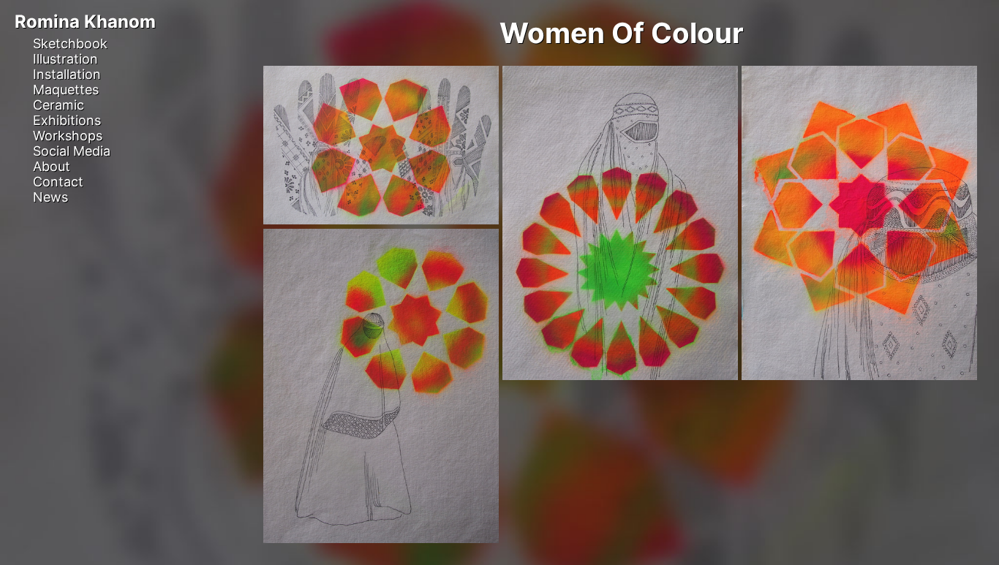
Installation (67, 74)
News (50, 197)
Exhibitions (67, 120)
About (51, 166)
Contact (58, 181)
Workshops (67, 135)
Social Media (71, 151)
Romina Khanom (85, 21)
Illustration (65, 59)
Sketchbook (70, 43)
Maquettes (66, 89)
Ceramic (58, 105)
